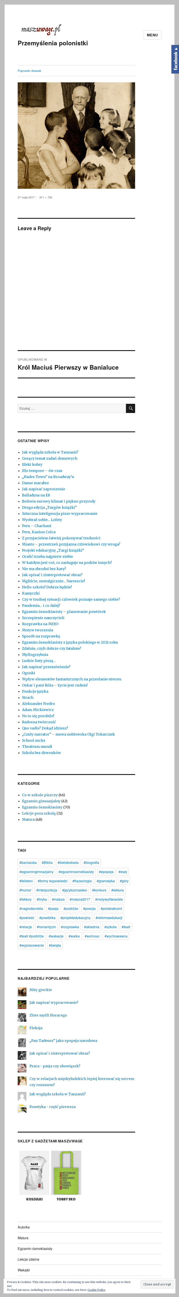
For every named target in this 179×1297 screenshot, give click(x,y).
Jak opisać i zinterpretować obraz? (52, 575)
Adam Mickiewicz (38, 710)
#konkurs (99, 890)
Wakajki (24, 1269)
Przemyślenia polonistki (53, 42)
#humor (25, 890)
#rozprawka (70, 926)
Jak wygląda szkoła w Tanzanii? (50, 452)
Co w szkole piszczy (40, 795)
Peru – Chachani (36, 526)
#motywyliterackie (109, 899)
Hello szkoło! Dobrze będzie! (47, 587)
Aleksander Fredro (38, 703)
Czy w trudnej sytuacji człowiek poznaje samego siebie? (71, 599)
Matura (28, 819)
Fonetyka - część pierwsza (52, 1107)
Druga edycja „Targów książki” (49, 507)
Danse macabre (35, 483)
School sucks (33, 740)
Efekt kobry (32, 464)
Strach (27, 697)
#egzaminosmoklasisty (76, 871)
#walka (74, 936)
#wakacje (56, 936)
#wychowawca (116, 936)
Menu (152, 34)
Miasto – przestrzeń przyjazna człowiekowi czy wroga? (71, 544)
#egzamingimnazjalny (36, 871)
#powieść (26, 917)
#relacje (25, 926)
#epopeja (106, 871)
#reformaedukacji (109, 917)
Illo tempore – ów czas (42, 470)
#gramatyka (106, 880)
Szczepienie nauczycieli (43, 618)
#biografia (91, 862)
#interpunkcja (46, 890)
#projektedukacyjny (75, 917)
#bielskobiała (68, 862)
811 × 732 (46, 197)
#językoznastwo (74, 890)
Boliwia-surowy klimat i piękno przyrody (58, 501)
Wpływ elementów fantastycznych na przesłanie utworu (71, 679)
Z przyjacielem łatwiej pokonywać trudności (61, 538)
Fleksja (35, 1028)
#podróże (71, 908)
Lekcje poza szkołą (39, 813)
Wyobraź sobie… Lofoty (42, 519)
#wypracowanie (31, 945)
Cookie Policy (96, 1290)
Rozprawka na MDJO (40, 624)
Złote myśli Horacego (48, 1015)
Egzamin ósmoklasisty (42, 807)
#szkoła (110, 926)
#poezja (89, 908)
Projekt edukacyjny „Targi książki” (53, 550)
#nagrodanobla (31, 908)
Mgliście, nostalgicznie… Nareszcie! (53, 581)
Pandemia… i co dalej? (41, 605)
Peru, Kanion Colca (38, 532)
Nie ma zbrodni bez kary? (44, 568)
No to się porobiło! (38, 716)
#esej (123, 871)
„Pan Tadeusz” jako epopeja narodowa (63, 1040)
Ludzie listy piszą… (39, 660)
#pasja (53, 908)
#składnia (91, 926)
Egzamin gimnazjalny (41, 801)
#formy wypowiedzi (52, 880)
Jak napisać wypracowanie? (53, 1002)
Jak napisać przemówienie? (46, 667)
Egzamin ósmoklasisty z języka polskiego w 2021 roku (70, 642)
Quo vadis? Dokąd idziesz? (45, 728)
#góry (124, 880)
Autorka (24, 1227)
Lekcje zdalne (28, 1259)
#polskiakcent (111, 908)
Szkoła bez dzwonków (41, 752)
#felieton (26, 880)
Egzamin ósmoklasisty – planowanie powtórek (64, 611)
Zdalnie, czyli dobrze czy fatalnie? (51, 648)
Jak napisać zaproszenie (43, 489)
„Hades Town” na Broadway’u (48, 477)
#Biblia (47, 862)
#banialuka (28, 862)
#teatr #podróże (31, 936)
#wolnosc (92, 936)
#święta (55, 945)
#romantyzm (46, 926)
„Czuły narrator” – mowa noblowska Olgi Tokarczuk (68, 734)
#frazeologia (82, 880)
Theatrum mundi (37, 746)
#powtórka (47, 917)
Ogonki (28, 673)
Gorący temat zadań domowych (49, 458)
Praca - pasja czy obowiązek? (54, 1066)
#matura (58, 899)
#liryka (42, 899)
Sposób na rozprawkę (41, 636)
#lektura (117, 890)
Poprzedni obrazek (29, 71)
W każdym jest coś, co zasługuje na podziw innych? (67, 562)
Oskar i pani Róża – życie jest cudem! (55, 685)
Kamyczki (31, 593)
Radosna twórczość (39, 722)
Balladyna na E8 (36, 495)
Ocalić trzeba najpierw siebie (47, 556)
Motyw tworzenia (37, 630)
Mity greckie (40, 990)
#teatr (126, 926)
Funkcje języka (35, 691)
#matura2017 (80, 899)
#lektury (25, 899)
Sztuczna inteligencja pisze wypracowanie (59, 513)
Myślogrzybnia (35, 654)
